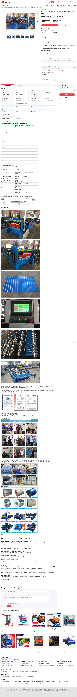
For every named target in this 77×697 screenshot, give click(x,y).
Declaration (49, 692)
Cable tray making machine (42, 661)
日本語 (50, 690)
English (14, 690)
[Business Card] (74, 90)
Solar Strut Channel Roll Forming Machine (64, 661)
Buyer (52, 5)
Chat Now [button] (68, 25)
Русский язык (29, 690)
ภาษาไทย (55, 690)
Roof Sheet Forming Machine (6, 683)
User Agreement (44, 692)
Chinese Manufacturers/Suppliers (26, 689)
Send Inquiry (49, 25)
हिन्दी (52, 690)
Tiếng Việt (62, 690)
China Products (18, 689)
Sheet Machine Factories (17, 681)
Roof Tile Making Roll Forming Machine (31, 683)
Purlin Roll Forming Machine (5, 663)
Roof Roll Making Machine (50, 681)
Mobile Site (61, 689)
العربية (44, 690)
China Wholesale (34, 689)
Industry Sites (45, 689)
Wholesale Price (40, 689)
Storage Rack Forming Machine (62, 663)
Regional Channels (51, 689)
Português (21, 690)
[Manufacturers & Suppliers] (6, 2)
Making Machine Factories (6, 681)
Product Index (57, 689)
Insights (65, 689)
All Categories (4, 5)
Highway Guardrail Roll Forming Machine (26, 665)
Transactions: (58, 70)
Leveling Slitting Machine (24, 663)
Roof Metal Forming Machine (18, 683)
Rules (75, 5)
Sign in (75, 2)
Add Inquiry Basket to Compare (20, 40)
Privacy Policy (54, 692)
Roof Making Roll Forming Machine (62, 681)
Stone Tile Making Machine (17, 676)
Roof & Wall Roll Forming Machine (6, 661)
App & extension (63, 5)
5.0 (63, 87)
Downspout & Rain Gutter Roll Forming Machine (46, 665)
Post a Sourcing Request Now (30, 605)
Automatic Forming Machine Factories (38, 681)
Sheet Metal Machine (26, 681)
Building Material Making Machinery (21, 7)
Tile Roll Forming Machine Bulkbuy (45, 683)
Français (25, 690)
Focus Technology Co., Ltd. (32, 692)
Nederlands (40, 690)
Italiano (33, 690)
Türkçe (59, 690)
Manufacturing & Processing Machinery (9, 7)
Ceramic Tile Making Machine (28, 676)
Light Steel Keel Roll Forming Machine (26, 661)
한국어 (47, 690)
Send (9, 605)
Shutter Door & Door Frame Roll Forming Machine (65, 665)
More (2, 685)
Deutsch (36, 690)
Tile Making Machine (30, 7)
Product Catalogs (16, 659)
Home (2, 7)
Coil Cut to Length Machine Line (43, 663)
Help (57, 5)
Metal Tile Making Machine (38, 7)
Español (17, 690)
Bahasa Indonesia (67, 690)
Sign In (43, 80)
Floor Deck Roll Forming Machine (6, 665)
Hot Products (13, 689)
